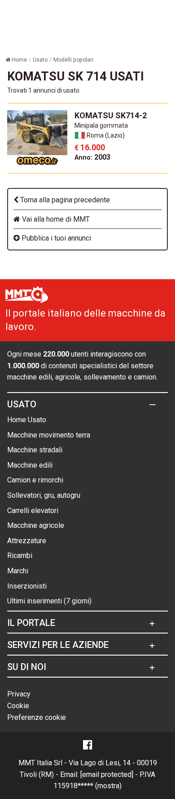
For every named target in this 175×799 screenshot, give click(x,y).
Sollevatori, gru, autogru (43, 495)
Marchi (17, 571)
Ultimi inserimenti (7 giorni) (49, 601)
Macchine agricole (35, 525)
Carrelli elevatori (32, 510)
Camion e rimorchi (35, 480)
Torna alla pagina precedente (64, 200)
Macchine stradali (34, 450)
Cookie (18, 705)
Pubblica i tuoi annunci (55, 238)
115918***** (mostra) (87, 785)
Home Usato (26, 419)
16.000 (89, 147)
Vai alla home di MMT (55, 219)
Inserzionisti (27, 586)
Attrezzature (26, 540)
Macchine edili (29, 465)
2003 (92, 157)
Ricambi (19, 555)
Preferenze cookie (36, 717)
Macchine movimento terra (48, 435)
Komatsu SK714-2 (110, 115)
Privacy (19, 694)
